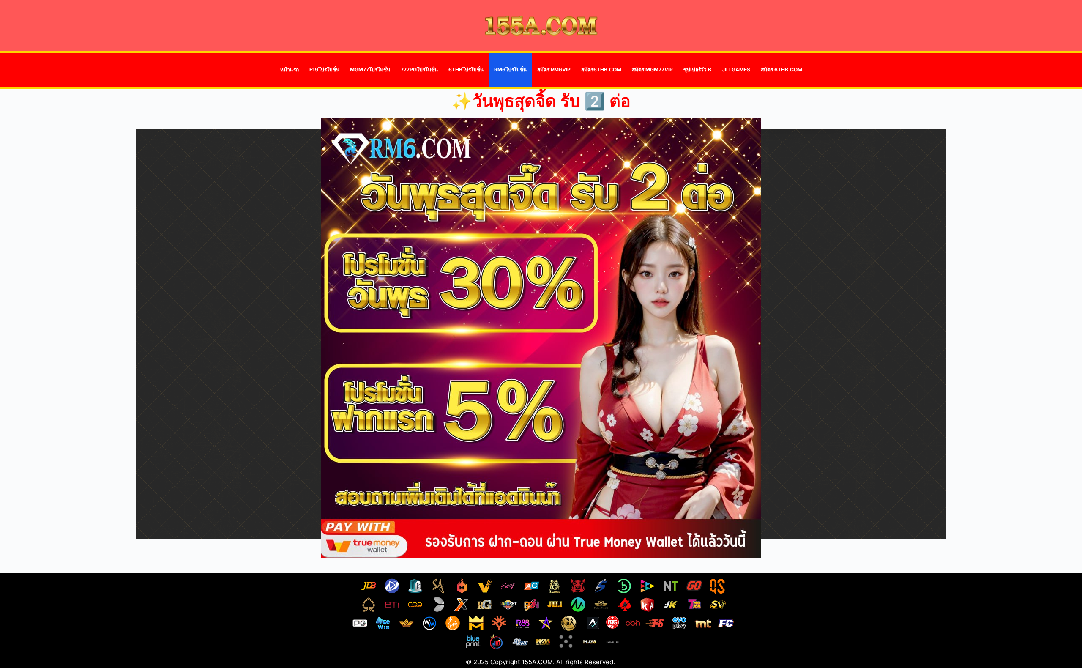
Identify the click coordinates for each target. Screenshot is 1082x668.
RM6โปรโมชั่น (510, 69)
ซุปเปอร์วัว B (697, 69)
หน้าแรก (289, 69)
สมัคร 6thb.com (781, 69)
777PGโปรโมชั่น (419, 69)
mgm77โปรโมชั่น (370, 69)
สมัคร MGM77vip (652, 69)
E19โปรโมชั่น (324, 69)
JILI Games (736, 69)
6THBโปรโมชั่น (466, 69)
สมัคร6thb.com (601, 69)
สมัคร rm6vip (554, 69)
